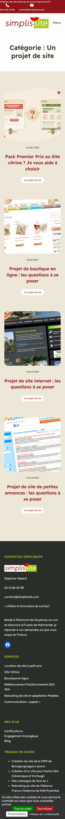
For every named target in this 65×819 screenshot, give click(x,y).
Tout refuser (44, 808)
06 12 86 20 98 (14, 587)
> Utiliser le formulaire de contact (27, 606)
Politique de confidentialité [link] (44, 814)
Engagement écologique (21, 736)
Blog (7, 741)
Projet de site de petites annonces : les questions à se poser (32, 492)
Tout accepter (22, 808)
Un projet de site (32, 180)
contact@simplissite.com (21, 597)
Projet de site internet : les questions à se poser (33, 384)
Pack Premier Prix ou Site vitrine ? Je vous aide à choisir (32, 162)
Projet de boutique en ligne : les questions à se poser (32, 274)
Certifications (13, 731)
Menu (57, 22)
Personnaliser (17, 814)
